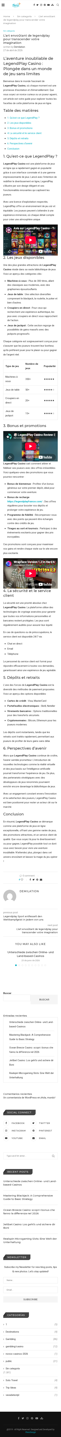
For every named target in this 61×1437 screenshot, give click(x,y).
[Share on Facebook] (30, 879)
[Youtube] (48, 5)
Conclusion (13, 148)
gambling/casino (31, 1346)
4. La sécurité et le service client (24, 133)
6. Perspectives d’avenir (19, 143)
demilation (19, 47)
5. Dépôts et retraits (17, 138)
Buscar (7, 993)
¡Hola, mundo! (48, 1097)
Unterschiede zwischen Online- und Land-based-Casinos (30, 1183)
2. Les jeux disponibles (19, 122)
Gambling (31, 1339)
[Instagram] (41, 5)
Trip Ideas (31, 1387)
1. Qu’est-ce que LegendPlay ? (23, 117)
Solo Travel (31, 1380)
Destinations (31, 1331)
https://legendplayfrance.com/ (24, 501)
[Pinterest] (45, 5)
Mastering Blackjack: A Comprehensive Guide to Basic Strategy (28, 1197)
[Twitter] (37, 5)
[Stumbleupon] (52, 5)
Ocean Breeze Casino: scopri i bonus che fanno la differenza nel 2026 (29, 1211)
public (31, 1361)
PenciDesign (30, 1432)
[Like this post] (24, 879)
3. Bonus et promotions (20, 128)
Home (6, 16)
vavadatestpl (31, 1395)
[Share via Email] (41, 879)
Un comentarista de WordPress (20, 1097)
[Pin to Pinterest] (37, 879)
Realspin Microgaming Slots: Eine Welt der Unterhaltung (30, 1240)
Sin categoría (24, 16)
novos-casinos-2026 (31, 1353)
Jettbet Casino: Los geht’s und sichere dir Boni (29, 1226)
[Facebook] (34, 5)
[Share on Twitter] (34, 879)
